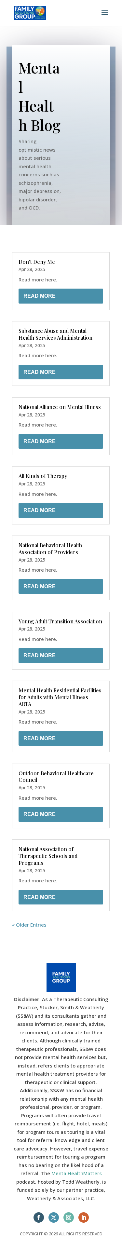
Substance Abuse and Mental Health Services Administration (55, 334)
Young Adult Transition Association (60, 621)
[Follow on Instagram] (68, 1217)
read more (39, 296)
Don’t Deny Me (37, 261)
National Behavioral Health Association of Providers (50, 548)
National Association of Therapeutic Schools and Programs (48, 856)
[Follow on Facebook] (39, 1217)
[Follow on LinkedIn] (83, 1217)
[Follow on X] (53, 1217)
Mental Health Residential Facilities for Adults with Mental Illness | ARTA (60, 697)
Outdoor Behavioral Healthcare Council (56, 776)
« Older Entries (29, 924)
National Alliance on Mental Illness (60, 406)
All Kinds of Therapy (43, 475)
